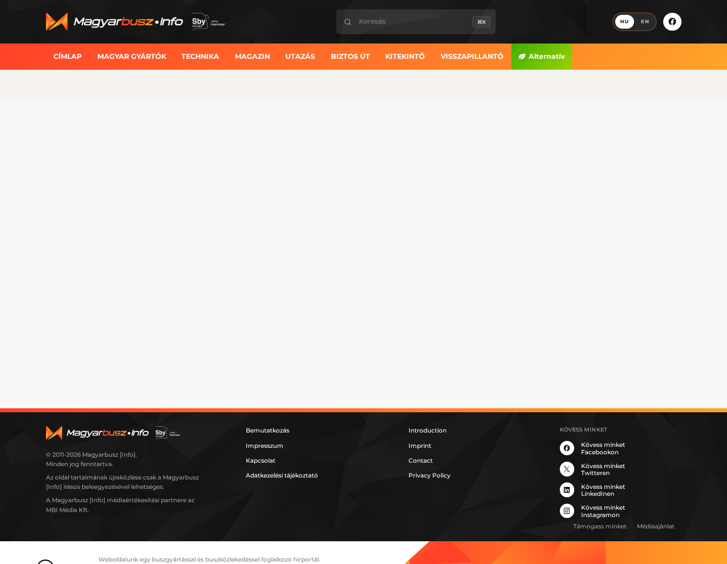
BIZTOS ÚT (350, 55)
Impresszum (264, 445)
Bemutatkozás (267, 430)
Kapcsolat (260, 460)
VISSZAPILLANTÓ (472, 55)
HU (624, 21)
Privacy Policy (430, 475)
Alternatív (547, 55)
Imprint (420, 445)
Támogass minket (600, 526)
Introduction (428, 430)
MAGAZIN (252, 55)
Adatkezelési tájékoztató (282, 475)
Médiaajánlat (656, 526)
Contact (421, 460)
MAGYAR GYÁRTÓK (131, 55)
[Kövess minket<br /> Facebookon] (672, 22)
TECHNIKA (200, 55)
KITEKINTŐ (405, 55)
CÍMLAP (67, 55)
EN (645, 21)
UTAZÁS (300, 55)
